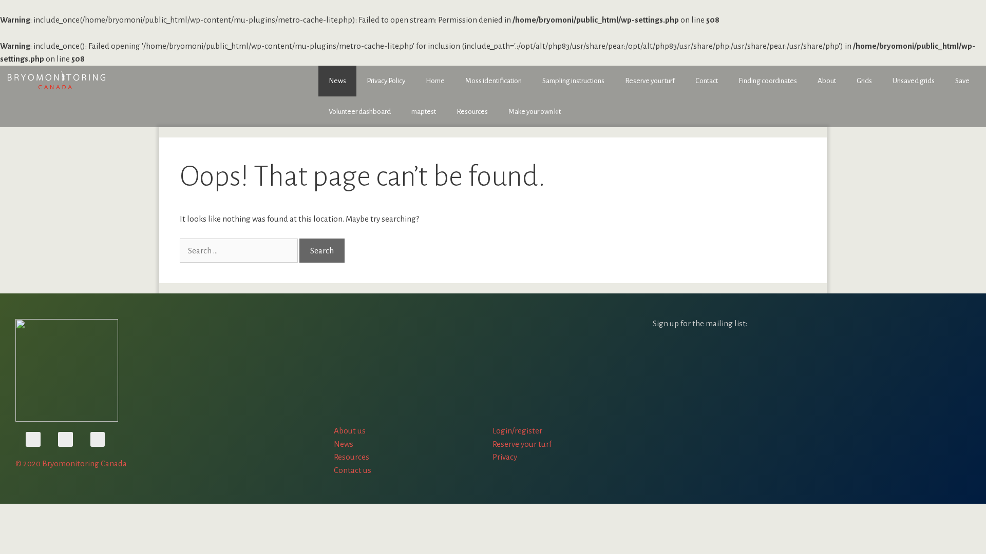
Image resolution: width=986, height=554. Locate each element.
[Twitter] (65, 439)
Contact (706, 81)
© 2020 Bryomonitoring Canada (71, 463)
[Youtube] (33, 439)
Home (435, 81)
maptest (423, 111)
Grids (864, 81)
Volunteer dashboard (360, 111)
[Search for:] (239, 250)
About (827, 81)
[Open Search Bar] (971, 100)
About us (350, 430)
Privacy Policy (386, 81)
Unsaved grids (914, 81)
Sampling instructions (573, 81)
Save (962, 81)
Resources (472, 111)
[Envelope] (97, 439)
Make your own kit (534, 111)
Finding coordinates (767, 81)
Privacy (504, 456)
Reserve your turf (650, 81)
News (337, 81)
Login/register (517, 430)
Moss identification (493, 81)
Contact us (352, 470)
